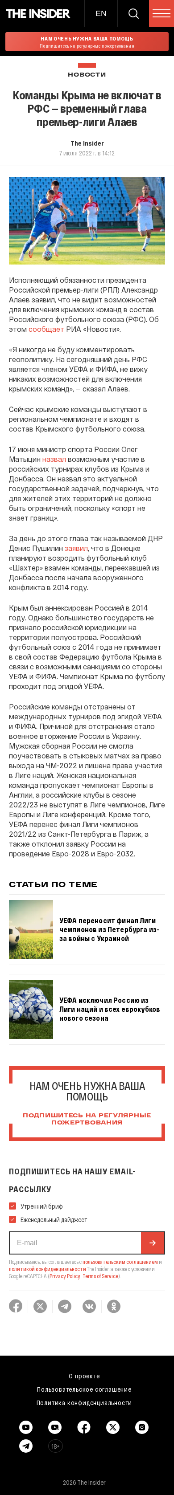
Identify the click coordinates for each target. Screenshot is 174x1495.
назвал (54, 459)
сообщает (46, 329)
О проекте (84, 1376)
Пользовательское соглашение (84, 1389)
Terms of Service (100, 1276)
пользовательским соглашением (120, 1262)
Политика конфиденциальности (85, 1402)
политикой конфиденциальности (47, 1269)
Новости (87, 75)
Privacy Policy (65, 1276)
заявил (76, 548)
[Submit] (152, 1243)
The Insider (87, 143)
